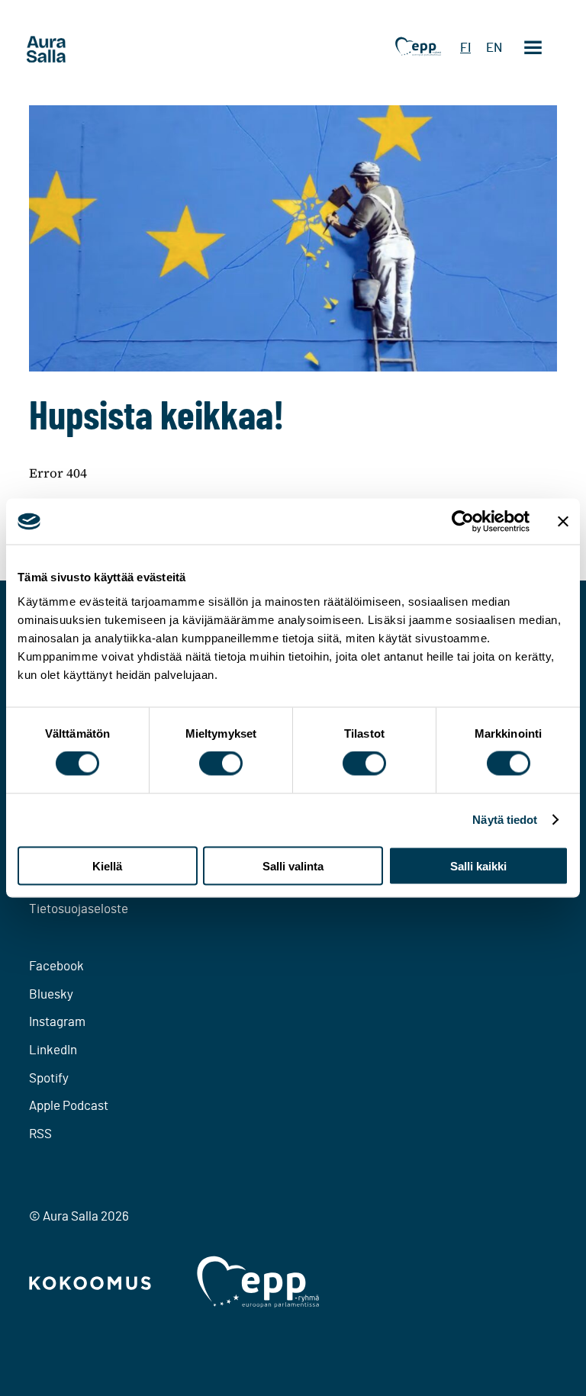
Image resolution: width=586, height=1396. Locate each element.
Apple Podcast (68, 1105)
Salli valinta (293, 865)
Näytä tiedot (504, 819)
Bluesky (51, 994)
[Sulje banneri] (563, 521)
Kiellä (107, 865)
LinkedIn (53, 1050)
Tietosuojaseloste (78, 908)
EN (494, 47)
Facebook (56, 966)
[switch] (221, 763)
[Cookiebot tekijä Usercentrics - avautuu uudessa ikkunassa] (463, 521)
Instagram (57, 1021)
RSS (40, 1133)
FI (465, 47)
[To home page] (75, 49)
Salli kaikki (478, 865)
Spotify (49, 1078)
